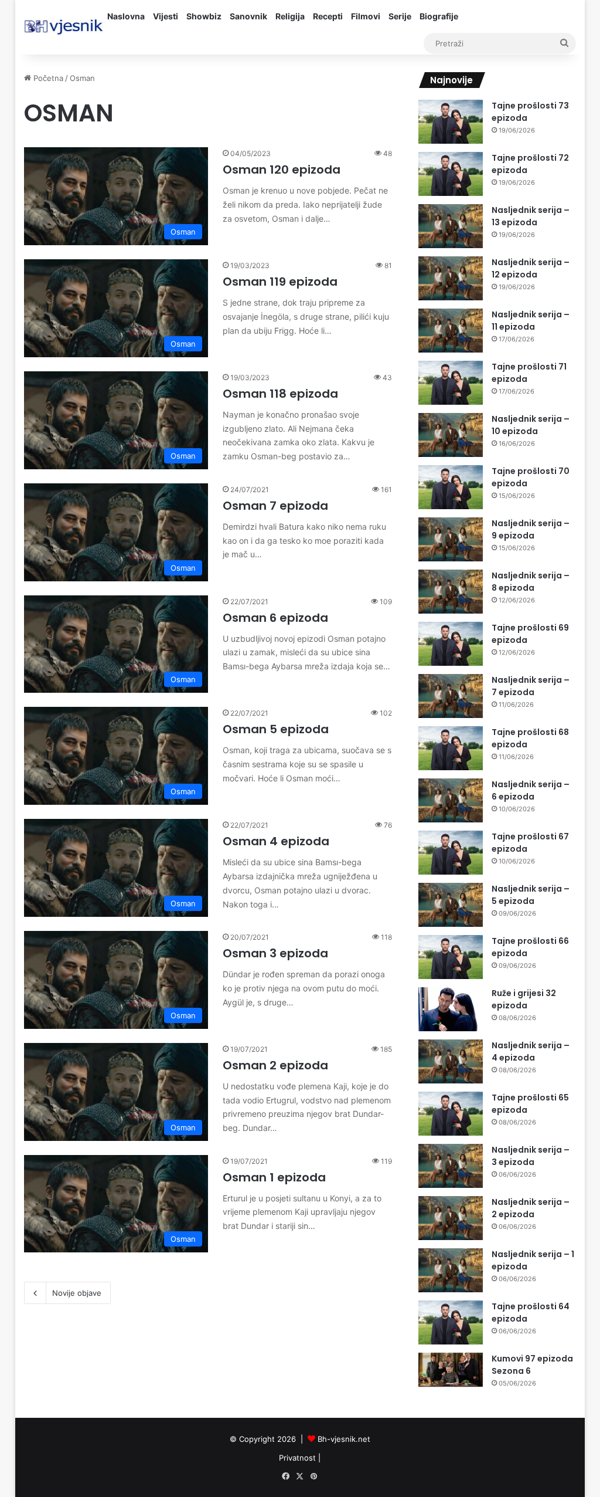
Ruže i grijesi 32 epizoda (524, 999)
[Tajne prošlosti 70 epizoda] (450, 487)
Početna (47, 78)
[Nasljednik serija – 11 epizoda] (450, 331)
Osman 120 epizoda (281, 169)
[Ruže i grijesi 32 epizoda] (450, 1009)
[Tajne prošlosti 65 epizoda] (450, 1114)
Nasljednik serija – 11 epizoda (531, 321)
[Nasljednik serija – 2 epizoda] (450, 1218)
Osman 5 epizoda (276, 729)
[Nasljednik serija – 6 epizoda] (450, 800)
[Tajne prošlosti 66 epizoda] (450, 957)
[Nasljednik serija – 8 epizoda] (450, 592)
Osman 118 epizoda (280, 393)
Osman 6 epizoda (275, 617)
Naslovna (126, 16)
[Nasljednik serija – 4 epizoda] (450, 1061)
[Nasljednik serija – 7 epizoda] (450, 696)
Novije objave (76, 1293)
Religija (290, 16)
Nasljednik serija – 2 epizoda (531, 1208)
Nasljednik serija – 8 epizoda (531, 582)
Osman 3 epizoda (275, 953)
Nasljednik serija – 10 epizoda (531, 425)
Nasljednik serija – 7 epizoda (531, 686)
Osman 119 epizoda (280, 281)
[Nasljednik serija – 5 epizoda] (450, 905)
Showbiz (203, 16)
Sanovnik (248, 16)
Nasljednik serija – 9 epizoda (531, 529)
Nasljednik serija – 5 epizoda (531, 895)
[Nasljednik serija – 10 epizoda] (450, 435)
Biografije (439, 16)
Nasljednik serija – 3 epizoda (531, 1156)
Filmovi (365, 16)
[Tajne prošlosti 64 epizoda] (450, 1322)
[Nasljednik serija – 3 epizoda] (450, 1166)
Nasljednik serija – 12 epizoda (531, 268)
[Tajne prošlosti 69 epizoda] (450, 644)
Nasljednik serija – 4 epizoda (531, 1051)
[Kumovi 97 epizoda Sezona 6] (450, 1370)
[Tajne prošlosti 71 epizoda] (450, 383)
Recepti (328, 16)
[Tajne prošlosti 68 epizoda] (450, 748)
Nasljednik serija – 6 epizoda (531, 790)
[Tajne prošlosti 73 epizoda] (450, 122)
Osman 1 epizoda (274, 1177)
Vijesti (165, 16)
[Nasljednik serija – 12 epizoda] (450, 278)
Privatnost (297, 1457)
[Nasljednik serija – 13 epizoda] (450, 226)
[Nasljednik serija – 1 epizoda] (450, 1270)
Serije (399, 16)
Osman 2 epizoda (275, 1065)
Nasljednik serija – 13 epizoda (531, 216)
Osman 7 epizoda (275, 505)
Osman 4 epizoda (276, 841)
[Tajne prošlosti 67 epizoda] (450, 853)
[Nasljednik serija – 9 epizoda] (450, 539)
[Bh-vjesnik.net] (63, 27)
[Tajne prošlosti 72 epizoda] (450, 174)
